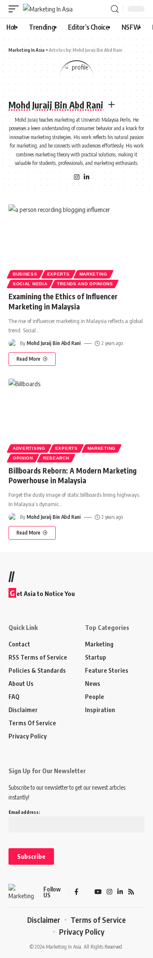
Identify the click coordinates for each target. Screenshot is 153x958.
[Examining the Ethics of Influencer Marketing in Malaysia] (76, 245)
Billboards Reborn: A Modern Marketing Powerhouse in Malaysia (72, 475)
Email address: (24, 812)
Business (25, 274)
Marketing (93, 274)
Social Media (30, 283)
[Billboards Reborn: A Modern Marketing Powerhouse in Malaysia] (76, 419)
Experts (58, 274)
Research (56, 458)
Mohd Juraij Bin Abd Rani (54, 343)
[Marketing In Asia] (48, 9)
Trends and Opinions (85, 283)
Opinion (23, 458)
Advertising (29, 448)
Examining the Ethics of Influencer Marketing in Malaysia (63, 301)
